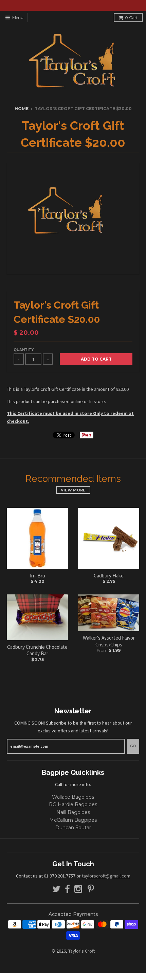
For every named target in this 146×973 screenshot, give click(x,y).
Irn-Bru (37, 575)
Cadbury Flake (109, 575)
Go (133, 746)
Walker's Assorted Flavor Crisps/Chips (109, 641)
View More (73, 490)
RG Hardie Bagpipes (73, 804)
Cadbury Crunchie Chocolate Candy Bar (37, 650)
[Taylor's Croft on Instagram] (78, 889)
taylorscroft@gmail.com (106, 876)
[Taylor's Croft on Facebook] (67, 889)
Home (22, 108)
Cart (131, 17)
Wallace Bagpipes (73, 797)
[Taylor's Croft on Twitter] (56, 889)
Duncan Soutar (73, 827)
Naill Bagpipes (73, 812)
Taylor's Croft (81, 951)
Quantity (24, 350)
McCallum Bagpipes (73, 820)
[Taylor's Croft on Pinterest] (91, 889)
